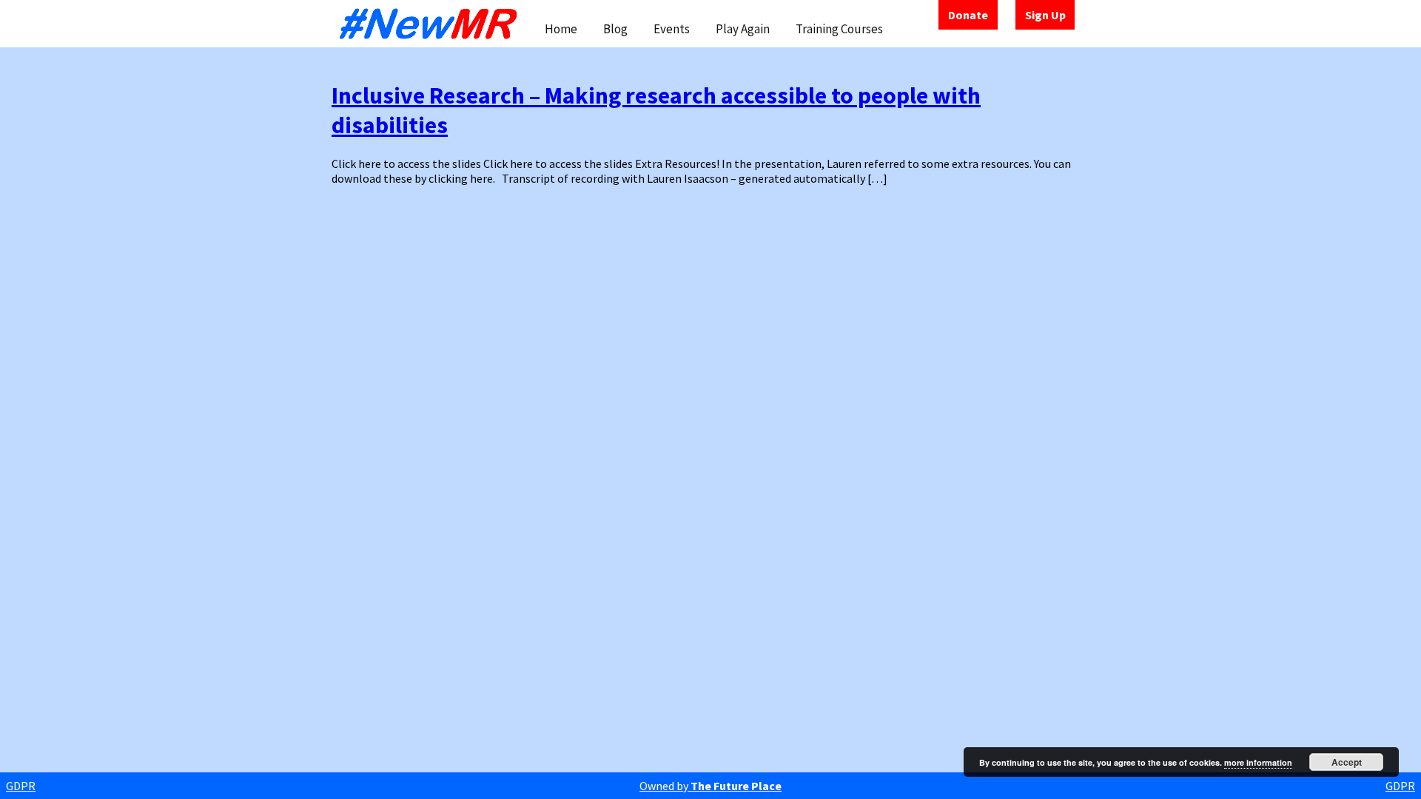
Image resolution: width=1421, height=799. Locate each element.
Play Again (743, 29)
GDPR (21, 785)
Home (561, 29)
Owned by (710, 785)
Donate (968, 14)
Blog (615, 29)
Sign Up (1045, 14)
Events (672, 29)
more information (1258, 762)
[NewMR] (432, 23)
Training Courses (839, 29)
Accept (1346, 762)
